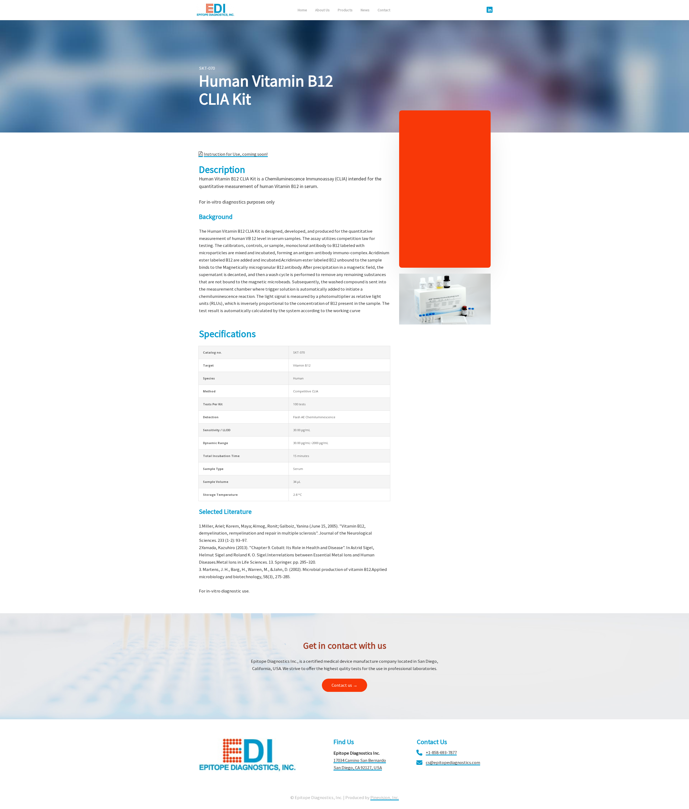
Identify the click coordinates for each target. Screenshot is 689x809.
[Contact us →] (344, 691)
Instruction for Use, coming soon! (236, 154)
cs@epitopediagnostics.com (453, 762)
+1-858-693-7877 (441, 752)
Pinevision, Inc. (384, 797)
